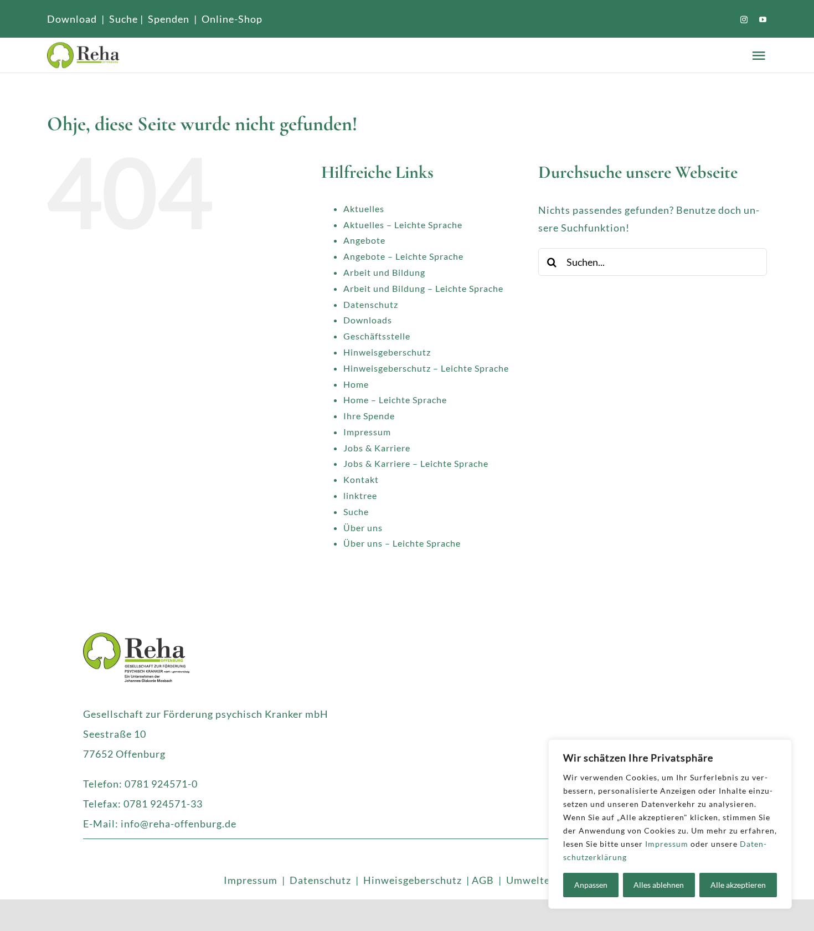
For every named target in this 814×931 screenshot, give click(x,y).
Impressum (666, 843)
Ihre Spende (369, 415)
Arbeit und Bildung (384, 272)
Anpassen (590, 884)
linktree (360, 495)
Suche (123, 19)
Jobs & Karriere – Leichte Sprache (415, 463)
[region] (670, 824)
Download (72, 19)
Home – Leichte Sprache (395, 399)
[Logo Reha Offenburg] (173, 55)
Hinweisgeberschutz (387, 352)
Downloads (367, 320)
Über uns (363, 527)
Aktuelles (363, 208)
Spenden (168, 19)
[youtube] (763, 19)
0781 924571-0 (161, 784)
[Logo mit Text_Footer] (136, 637)
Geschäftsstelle (376, 336)
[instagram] (744, 19)
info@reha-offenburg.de (178, 823)
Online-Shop (232, 19)
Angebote (364, 240)
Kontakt (361, 479)
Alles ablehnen (658, 884)
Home (356, 384)
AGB (483, 880)
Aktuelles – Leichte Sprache (402, 224)
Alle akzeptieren (738, 884)
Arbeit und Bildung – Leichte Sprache (423, 288)
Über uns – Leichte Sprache (402, 543)
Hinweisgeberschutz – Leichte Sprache (426, 368)
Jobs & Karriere (376, 448)
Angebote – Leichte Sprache (403, 256)
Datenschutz (370, 304)
